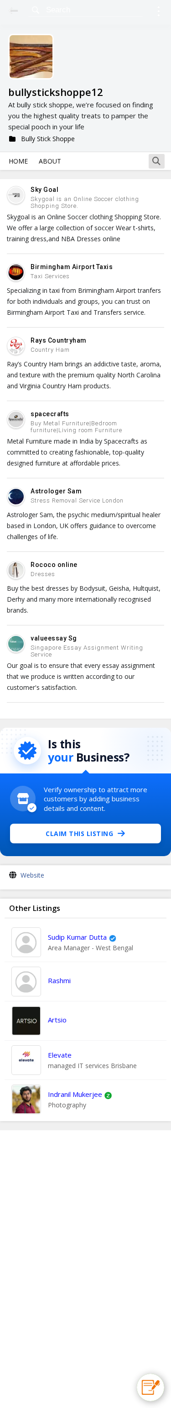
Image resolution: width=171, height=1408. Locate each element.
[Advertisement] (85, 1269)
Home (18, 161)
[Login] (158, 12)
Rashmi (59, 980)
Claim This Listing (79, 833)
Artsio (57, 1019)
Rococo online (54, 564)
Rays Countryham (59, 340)
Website (32, 875)
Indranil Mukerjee (75, 1094)
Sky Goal (44, 189)
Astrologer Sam (56, 491)
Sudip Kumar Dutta (77, 937)
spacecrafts (50, 414)
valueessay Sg (54, 638)
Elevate (60, 1054)
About (50, 161)
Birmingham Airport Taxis (72, 266)
